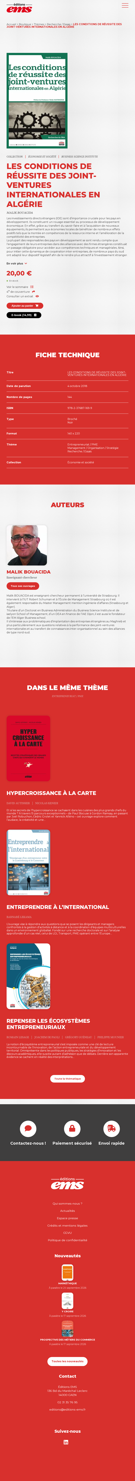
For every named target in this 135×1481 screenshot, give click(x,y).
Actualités (67, 1210)
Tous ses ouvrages (23, 586)
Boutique (25, 24)
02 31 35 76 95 (67, 1402)
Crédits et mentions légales (67, 1225)
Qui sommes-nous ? (67, 1203)
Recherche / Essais (58, 24)
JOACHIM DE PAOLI (47, 1037)
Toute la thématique (67, 1078)
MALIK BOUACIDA (20, 213)
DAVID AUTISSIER (18, 803)
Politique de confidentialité (67, 1240)
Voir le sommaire (18, 287)
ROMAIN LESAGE (18, 1037)
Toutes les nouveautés (67, 1361)
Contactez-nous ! (28, 1143)
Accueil (11, 24)
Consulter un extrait (20, 296)
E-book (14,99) (22, 315)
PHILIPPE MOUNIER (110, 1037)
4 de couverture (18, 291)
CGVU (67, 1232)
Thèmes (39, 24)
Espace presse (67, 1218)
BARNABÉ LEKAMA (19, 917)
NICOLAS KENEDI (46, 803)
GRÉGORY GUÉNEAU (79, 1037)
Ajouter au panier (23, 305)
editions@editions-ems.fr (67, 1409)
